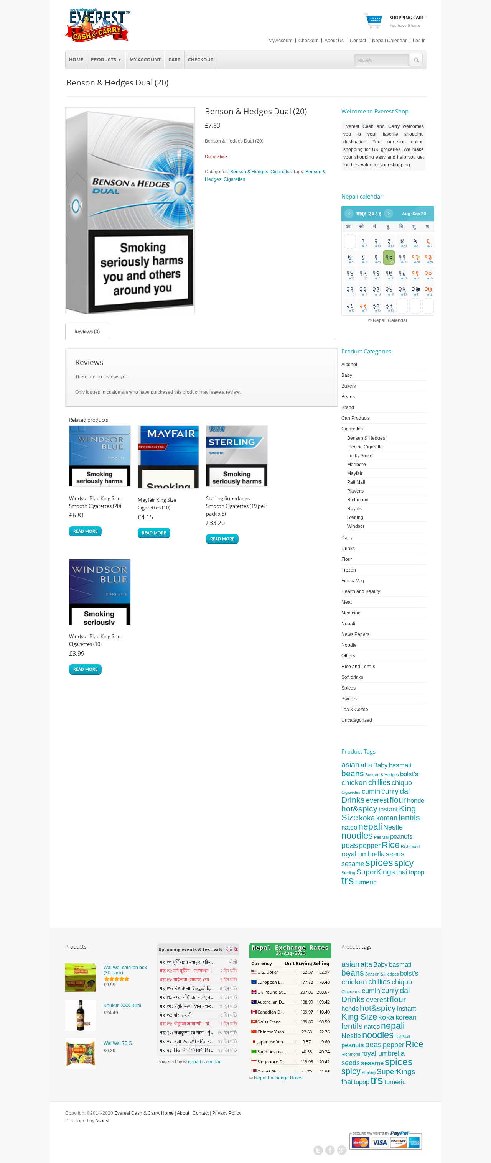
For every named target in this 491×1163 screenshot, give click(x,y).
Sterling (355, 517)
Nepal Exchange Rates (278, 1078)
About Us (334, 40)
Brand (347, 407)
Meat (346, 602)
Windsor (355, 526)
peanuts (401, 836)
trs (347, 880)
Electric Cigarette (365, 447)
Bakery (348, 386)
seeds (395, 854)
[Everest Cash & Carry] (98, 40)
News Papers (355, 634)
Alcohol (349, 364)
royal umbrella (363, 854)
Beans (348, 396)
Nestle (393, 827)
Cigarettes (281, 171)
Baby (346, 375)
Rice (391, 845)
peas (349, 845)
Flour (346, 559)
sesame (352, 863)
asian (350, 765)
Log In (419, 40)
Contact (358, 40)
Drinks (348, 548)
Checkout (308, 40)
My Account (280, 40)
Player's (355, 491)
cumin (371, 791)
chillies (379, 782)
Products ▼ (104, 58)
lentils (409, 817)
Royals (354, 508)
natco (349, 827)
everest (377, 800)
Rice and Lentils (358, 666)
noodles (357, 835)
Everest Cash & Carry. (137, 1113)
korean (386, 818)
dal (405, 791)
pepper (370, 845)
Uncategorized (356, 720)
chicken (354, 783)
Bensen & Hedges (249, 171)
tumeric (366, 882)
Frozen (348, 570)
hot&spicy (359, 808)
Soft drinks (352, 677)
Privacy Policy (226, 1113)
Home (76, 59)
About (183, 1113)
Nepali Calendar (389, 40)
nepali (370, 826)
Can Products (355, 418)
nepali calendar (204, 1061)
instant (388, 809)
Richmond (358, 500)
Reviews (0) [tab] (87, 331)
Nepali (348, 623)
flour (398, 799)
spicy (404, 863)
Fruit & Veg (352, 580)
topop (416, 872)
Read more (85, 531)
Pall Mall (356, 482)
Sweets (349, 698)
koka (367, 818)
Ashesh (103, 1121)
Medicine (351, 613)
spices (379, 862)
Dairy (347, 537)
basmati (400, 765)
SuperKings (375, 872)
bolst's (409, 774)
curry (390, 791)
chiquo (402, 783)
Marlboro (356, 464)
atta (366, 765)
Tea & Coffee (354, 709)
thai (401, 872)
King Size (359, 1017)
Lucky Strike (359, 455)
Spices (348, 688)
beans (352, 773)
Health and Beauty (360, 591)
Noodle (349, 645)
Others (348, 656)
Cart (174, 59)
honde (415, 800)
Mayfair (354, 473)
